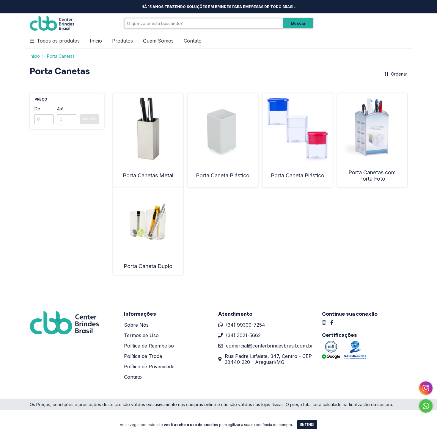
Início (96, 41)
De (37, 108)
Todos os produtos (58, 41)
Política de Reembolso (149, 346)
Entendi (307, 424)
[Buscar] (298, 23)
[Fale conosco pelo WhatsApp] (426, 406)
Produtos (122, 41)
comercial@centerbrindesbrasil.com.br (269, 346)
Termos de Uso (141, 335)
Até (60, 108)
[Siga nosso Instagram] (426, 388)
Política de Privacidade (149, 367)
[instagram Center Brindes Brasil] (324, 322)
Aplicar (89, 119)
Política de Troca (143, 356)
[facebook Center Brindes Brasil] (331, 322)
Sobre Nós (136, 325)
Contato (193, 41)
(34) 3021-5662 (243, 335)
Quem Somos (158, 41)
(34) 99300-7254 (245, 325)
